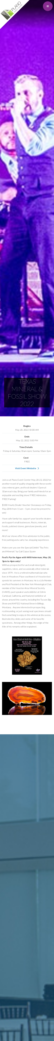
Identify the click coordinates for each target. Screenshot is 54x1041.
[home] (15, 14)
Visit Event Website (25, 468)
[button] (48, 6)
